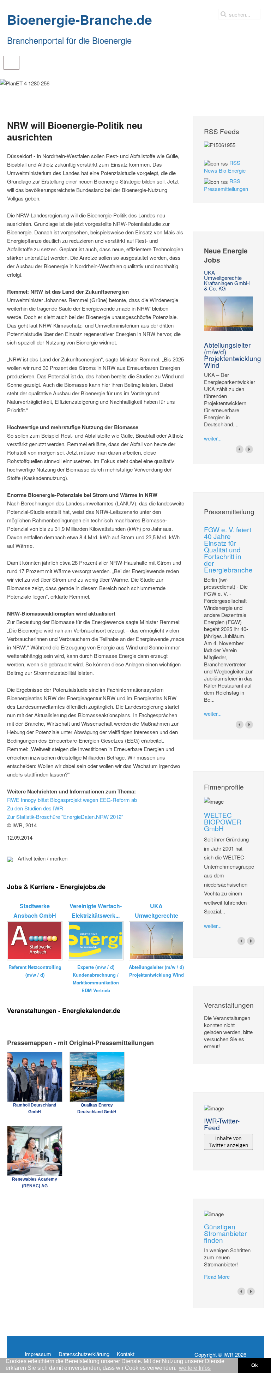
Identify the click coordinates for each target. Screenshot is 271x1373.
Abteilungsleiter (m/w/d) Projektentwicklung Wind (232, 355)
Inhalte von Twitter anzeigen (228, 1142)
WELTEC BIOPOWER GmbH (222, 821)
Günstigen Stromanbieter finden (225, 1233)
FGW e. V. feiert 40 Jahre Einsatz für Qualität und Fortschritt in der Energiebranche (228, 549)
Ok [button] (254, 1365)
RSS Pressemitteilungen (226, 184)
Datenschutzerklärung (84, 1353)
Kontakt (125, 1353)
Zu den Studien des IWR (35, 808)
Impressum (38, 1353)
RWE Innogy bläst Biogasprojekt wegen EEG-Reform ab (72, 799)
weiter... (213, 438)
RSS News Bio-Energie (225, 166)
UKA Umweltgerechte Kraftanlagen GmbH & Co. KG (227, 280)
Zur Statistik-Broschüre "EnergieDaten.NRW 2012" (65, 816)
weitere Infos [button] (195, 1368)
